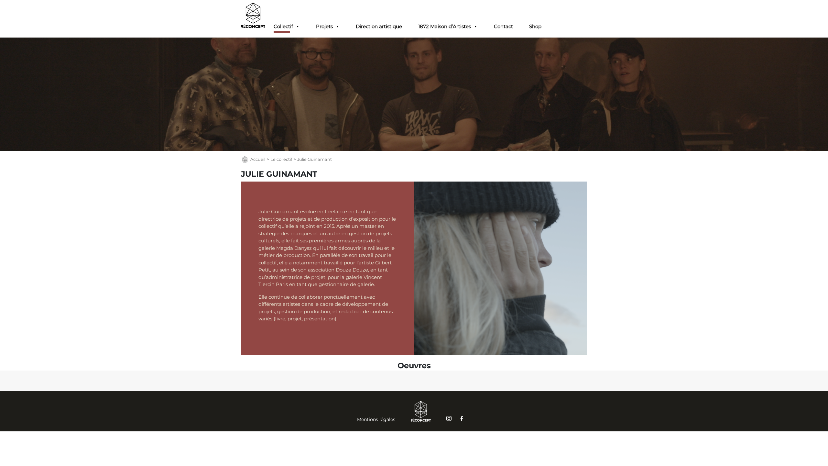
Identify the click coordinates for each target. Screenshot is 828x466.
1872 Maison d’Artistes (444, 26)
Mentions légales (376, 419)
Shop (535, 26)
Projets (324, 26)
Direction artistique (379, 26)
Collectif (283, 26)
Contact (503, 26)
